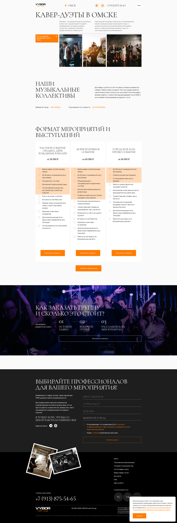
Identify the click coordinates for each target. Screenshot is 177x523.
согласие (95, 433)
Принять (139, 516)
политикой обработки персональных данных (154, 510)
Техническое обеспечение (124, 462)
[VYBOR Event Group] (40, 5)
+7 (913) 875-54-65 (116, 5)
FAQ (115, 479)
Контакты (117, 476)
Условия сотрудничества (88, 268)
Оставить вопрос (112, 440)
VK (128, 497)
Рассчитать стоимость (53, 253)
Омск (72, 5)
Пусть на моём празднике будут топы (43, 38)
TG (118, 497)
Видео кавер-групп (121, 473)
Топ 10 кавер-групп (121, 469)
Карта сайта (118, 483)
